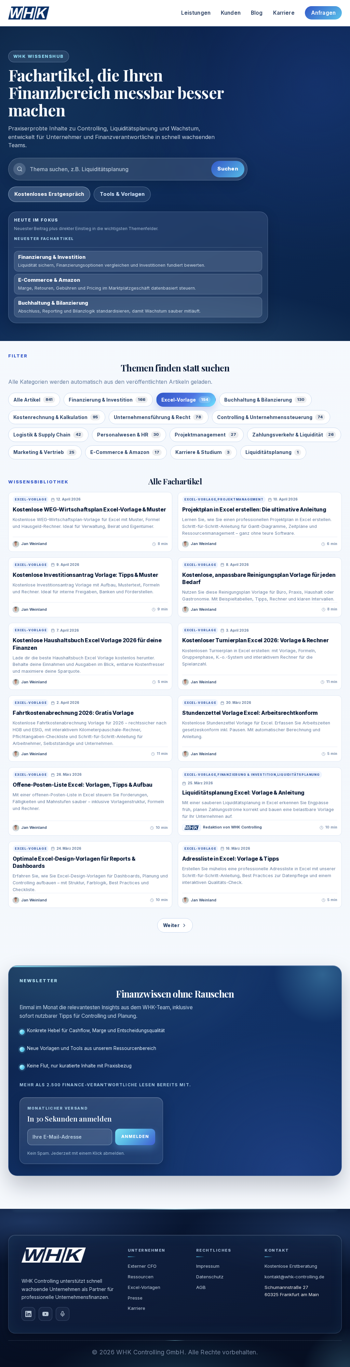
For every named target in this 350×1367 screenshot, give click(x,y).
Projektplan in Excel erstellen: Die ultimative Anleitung (254, 509)
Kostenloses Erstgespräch (49, 194)
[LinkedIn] (28, 1314)
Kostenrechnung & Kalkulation (55, 417)
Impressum (207, 1266)
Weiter (171, 925)
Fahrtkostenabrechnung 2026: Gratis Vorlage (73, 713)
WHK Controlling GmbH (150, 1352)
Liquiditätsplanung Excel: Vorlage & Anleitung (243, 792)
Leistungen (196, 13)
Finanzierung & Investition (107, 400)
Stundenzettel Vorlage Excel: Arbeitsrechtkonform (250, 713)
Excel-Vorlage (184, 400)
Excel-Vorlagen (144, 1287)
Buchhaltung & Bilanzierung (264, 400)
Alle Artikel (33, 400)
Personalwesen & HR (128, 435)
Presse (135, 1298)
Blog (257, 13)
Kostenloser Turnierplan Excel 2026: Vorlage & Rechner (255, 640)
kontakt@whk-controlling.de (294, 1276)
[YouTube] (45, 1314)
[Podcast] (62, 1314)
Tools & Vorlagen (122, 194)
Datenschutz (210, 1276)
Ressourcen (140, 1276)
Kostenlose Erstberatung (291, 1266)
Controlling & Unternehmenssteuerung (270, 417)
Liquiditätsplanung (272, 452)
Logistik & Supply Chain (47, 435)
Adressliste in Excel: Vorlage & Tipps (230, 859)
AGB (201, 1287)
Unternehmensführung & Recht (157, 417)
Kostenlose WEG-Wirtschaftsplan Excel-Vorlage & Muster (89, 509)
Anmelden (135, 1136)
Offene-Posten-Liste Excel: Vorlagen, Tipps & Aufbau (82, 785)
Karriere (284, 13)
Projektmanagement (205, 435)
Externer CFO (142, 1266)
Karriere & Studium (202, 452)
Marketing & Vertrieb (43, 452)
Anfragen (323, 13)
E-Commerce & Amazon (124, 452)
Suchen (227, 169)
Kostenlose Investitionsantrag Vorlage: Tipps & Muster (85, 575)
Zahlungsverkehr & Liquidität (293, 435)
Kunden (231, 13)
